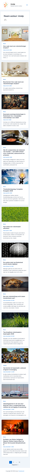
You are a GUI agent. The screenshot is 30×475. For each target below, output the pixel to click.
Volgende (15, 464)
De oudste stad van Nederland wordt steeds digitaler (13, 263)
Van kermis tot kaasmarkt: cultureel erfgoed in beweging (14, 368)
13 (19, 462)
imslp (13, 4)
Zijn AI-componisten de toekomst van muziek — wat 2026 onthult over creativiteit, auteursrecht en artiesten (14, 152)
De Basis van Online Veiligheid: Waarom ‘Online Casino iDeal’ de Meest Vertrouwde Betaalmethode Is (14, 442)
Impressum (21, 471)
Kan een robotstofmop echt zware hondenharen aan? (14, 297)
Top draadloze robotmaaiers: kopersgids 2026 (12, 333)
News (4, 43)
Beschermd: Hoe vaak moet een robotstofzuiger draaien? (13, 82)
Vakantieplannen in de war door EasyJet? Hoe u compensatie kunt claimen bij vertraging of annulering (14, 405)
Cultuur (5, 365)
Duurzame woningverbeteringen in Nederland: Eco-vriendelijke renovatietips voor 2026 (14, 115)
